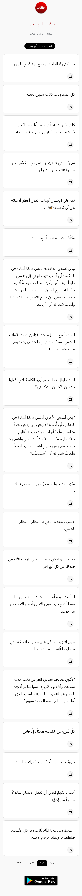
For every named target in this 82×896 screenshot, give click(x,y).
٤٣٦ (19, 863)
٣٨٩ (32, 863)
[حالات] (41, 12)
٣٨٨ (42, 863)
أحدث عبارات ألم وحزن (40, 46)
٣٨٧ (51, 863)
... (26, 863)
